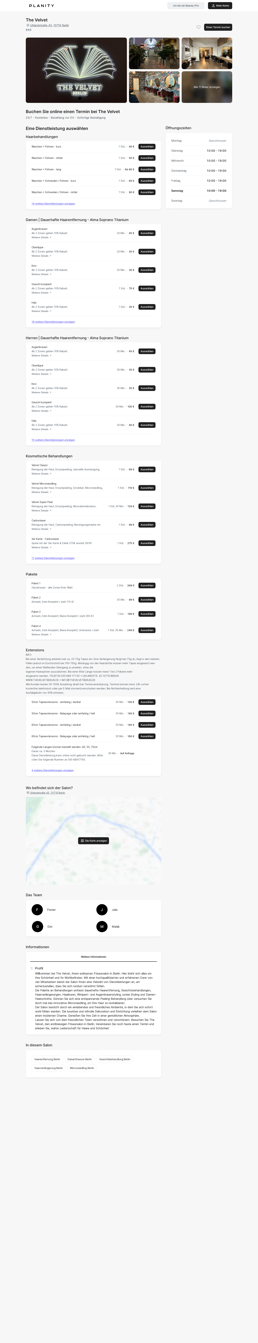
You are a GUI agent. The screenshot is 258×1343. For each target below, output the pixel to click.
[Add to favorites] (198, 27)
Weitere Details (40, 237)
